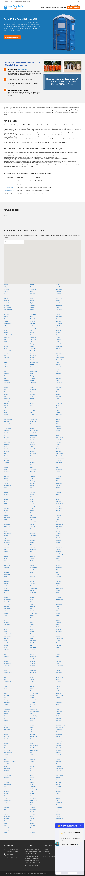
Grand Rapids (33, 709)
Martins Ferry (33, 524)
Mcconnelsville (7, 773)
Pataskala (6, 743)
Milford (5, 410)
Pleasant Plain (59, 757)
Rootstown (58, 492)
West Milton (59, 316)
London (58, 376)
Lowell (57, 608)
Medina (31, 408)
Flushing (6, 469)
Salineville (32, 321)
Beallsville (32, 606)
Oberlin (58, 560)
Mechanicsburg (33, 800)
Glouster (58, 332)
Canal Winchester (34, 711)
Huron (57, 649)
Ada (31, 519)
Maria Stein (33, 570)
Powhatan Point (7, 424)
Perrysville (58, 748)
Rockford (32, 581)
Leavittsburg (33, 535)
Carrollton (32, 725)
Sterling (5, 654)
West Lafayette (7, 636)
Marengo (32, 284)
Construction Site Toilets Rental (32, 849)
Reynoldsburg (33, 529)
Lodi (31, 330)
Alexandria (6, 818)
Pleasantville (59, 761)
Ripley (5, 287)
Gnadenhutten (33, 759)
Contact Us (47, 853)
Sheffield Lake (59, 638)
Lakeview (58, 782)
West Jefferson (7, 608)
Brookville (6, 421)
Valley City (6, 711)
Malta (5, 679)
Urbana (5, 640)
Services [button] (55, 7)
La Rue (58, 544)
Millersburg (32, 732)
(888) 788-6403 (9, 1)
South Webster (7, 784)
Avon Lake (58, 515)
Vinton (57, 435)
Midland (58, 565)
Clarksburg (6, 656)
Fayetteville (59, 743)
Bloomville (58, 668)
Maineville (6, 300)
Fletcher (58, 816)
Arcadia (32, 686)
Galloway (32, 830)
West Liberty (59, 455)
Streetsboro (59, 811)
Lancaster (32, 526)
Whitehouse (59, 469)
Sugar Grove (7, 565)
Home (42, 7)
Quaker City (59, 738)
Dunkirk (58, 394)
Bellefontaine (59, 718)
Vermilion (6, 554)
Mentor (58, 380)
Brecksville (59, 483)
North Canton (7, 750)
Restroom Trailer (9, 187)
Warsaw (58, 478)
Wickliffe (32, 791)
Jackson (32, 446)
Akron (5, 757)
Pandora (58, 421)
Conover (58, 814)
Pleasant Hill (7, 312)
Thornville (6, 433)
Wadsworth (32, 513)
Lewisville (32, 659)
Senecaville (33, 798)
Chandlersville (7, 506)
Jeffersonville (33, 382)
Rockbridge (33, 481)
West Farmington (8, 752)
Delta (5, 325)
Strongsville (59, 802)
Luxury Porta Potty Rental (31, 865)
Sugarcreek (33, 337)
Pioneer (5, 629)
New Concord (7, 586)
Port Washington (8, 303)
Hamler (31, 608)
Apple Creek (33, 433)
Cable (5, 684)
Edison (57, 494)
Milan (31, 727)
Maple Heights (7, 716)
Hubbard (58, 583)
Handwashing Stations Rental (32, 858)
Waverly (58, 487)
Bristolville (6, 444)
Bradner (58, 542)
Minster (58, 821)
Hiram (5, 631)
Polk (57, 800)
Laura (57, 809)
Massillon (58, 419)
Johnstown (6, 741)
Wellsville (58, 373)
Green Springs (33, 611)
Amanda (6, 458)
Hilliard (5, 688)
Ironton (31, 460)
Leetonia (6, 661)
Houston (58, 497)
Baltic (31, 677)
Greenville (6, 782)
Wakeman (6, 305)
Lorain (31, 743)
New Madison (33, 435)
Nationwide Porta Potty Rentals (25, 873)
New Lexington (33, 371)
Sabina (5, 786)
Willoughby (6, 738)
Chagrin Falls (33, 412)
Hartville (58, 510)
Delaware (32, 444)
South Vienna (33, 704)
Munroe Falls (7, 821)
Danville (32, 691)
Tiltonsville (32, 476)
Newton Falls (59, 298)
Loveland (6, 394)
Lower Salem (7, 764)
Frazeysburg (7, 398)
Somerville (58, 697)
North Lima (32, 816)
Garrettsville (33, 786)
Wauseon (32, 508)
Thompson (58, 661)
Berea (57, 307)
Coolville (32, 501)
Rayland (58, 590)
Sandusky (58, 691)
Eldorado (6, 727)
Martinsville (59, 305)
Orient (57, 481)
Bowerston (58, 549)
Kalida (31, 325)
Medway (6, 700)
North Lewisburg (60, 775)
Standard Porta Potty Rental (32, 860)
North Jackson (59, 387)
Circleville (58, 629)
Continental (59, 360)
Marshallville (33, 305)
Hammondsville (34, 385)
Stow (57, 572)
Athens (31, 752)
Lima (31, 729)
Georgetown (7, 709)
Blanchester (33, 389)
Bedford (32, 424)
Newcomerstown (60, 458)
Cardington (32, 734)
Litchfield (58, 460)
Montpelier (58, 786)
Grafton (32, 380)
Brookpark (32, 449)
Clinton (31, 499)
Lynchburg (32, 323)
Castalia (32, 307)
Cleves (31, 401)
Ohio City (58, 805)
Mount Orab (6, 816)
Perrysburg (32, 410)
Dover (31, 770)
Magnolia (58, 485)
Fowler (5, 293)
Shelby (57, 643)
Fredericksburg (33, 419)
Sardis (5, 341)
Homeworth (6, 380)
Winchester (6, 476)
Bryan (5, 497)
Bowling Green (7, 827)
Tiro (5, 339)
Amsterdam (33, 517)
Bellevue (6, 510)
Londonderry (7, 722)
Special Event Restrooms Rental (33, 851)
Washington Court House (10, 761)
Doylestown (6, 357)
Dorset (57, 663)
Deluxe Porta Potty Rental (31, 856)
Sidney (31, 775)
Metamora (6, 770)
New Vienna (7, 624)
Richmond (6, 547)
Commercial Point (34, 773)
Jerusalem (58, 750)
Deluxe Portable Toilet (9, 184)
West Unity (58, 501)
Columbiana (6, 540)
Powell (31, 802)
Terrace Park (59, 403)
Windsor (6, 403)
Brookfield (32, 364)
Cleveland (6, 807)
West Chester (59, 437)
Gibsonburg (33, 647)
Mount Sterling (33, 716)
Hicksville (6, 508)
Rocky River (33, 355)
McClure (32, 620)
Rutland (58, 444)
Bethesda (58, 622)
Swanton (58, 531)
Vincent (32, 490)
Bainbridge (32, 437)
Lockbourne (6, 615)
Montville (6, 620)
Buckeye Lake (7, 485)
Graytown (6, 814)
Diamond (6, 551)
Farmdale (58, 369)
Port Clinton (7, 513)
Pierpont (58, 579)
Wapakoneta (7, 542)
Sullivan (32, 296)
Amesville (32, 649)
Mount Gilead (59, 768)
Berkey (31, 544)
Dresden (32, 688)
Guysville (32, 483)
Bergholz (32, 398)
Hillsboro (32, 768)
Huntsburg (6, 825)
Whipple (32, 542)
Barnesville (6, 581)
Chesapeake (59, 734)
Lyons (31, 652)
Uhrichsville (33, 640)
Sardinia (6, 316)
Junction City (33, 348)
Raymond (6, 588)
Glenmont (58, 392)
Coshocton (6, 567)
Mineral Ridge (33, 522)
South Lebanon (7, 618)
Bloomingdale (33, 827)
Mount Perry (7, 337)
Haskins (32, 590)
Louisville (58, 540)
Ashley (57, 362)
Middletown (32, 576)
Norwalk (6, 627)
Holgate (58, 586)
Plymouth (32, 814)
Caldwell (58, 529)
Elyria (57, 319)
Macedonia (6, 319)
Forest (5, 487)
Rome (31, 629)
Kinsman (32, 796)
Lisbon (57, 499)
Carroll (31, 738)
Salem (57, 296)
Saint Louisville (33, 453)
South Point (33, 592)
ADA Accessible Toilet (9, 190)
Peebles (6, 597)
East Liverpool (7, 533)
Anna (57, 624)
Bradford (32, 645)
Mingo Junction (33, 366)
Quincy (31, 465)
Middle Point (59, 330)
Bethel (5, 725)
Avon (57, 679)
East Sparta (59, 462)
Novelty (5, 435)
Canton (31, 741)
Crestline (32, 780)
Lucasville (58, 476)
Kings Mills (6, 314)
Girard (57, 398)
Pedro (57, 704)
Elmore (5, 677)
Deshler (6, 344)
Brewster (6, 734)
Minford (32, 312)
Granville (6, 802)
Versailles (6, 515)
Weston (32, 357)
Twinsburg (32, 378)
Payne (57, 446)
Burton (5, 412)
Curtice (5, 675)
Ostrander (58, 401)
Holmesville (33, 672)
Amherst (32, 777)
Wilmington (59, 414)
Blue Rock (58, 780)
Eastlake (6, 691)
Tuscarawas (59, 807)
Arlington (32, 697)
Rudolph (58, 300)
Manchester (6, 622)
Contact (63, 7)
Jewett (31, 426)
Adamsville (6, 652)
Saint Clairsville (60, 357)
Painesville (32, 471)
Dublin (31, 618)
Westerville (6, 602)
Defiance (58, 424)
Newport (58, 351)
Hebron (31, 602)
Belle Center (59, 670)
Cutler (57, 574)
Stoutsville (6, 455)
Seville (57, 355)
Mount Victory (33, 439)
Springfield (6, 638)
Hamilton (32, 654)
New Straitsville (34, 579)
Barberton (6, 430)
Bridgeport (58, 551)
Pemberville (59, 602)
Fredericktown (7, 428)
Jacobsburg (33, 469)
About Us (47, 851)
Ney (5, 426)
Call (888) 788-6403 (12, 37)
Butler (5, 759)
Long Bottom (59, 474)
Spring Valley (7, 517)
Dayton (5, 330)
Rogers (58, 707)
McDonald (58, 659)
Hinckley (32, 684)
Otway (5, 745)
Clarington (32, 547)
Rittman (58, 759)
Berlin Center (7, 526)
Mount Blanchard (60, 303)
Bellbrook (58, 428)
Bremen (32, 467)
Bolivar (5, 348)
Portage (32, 563)
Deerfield (32, 622)
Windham (6, 583)
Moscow (32, 485)
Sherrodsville (59, 599)
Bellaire (5, 369)
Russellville (59, 652)
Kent (31, 574)
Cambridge (32, 718)
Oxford (5, 668)
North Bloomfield (34, 362)
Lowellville (58, 426)
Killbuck (6, 558)
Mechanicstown (7, 599)
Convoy (32, 818)
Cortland (32, 624)
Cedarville (58, 328)
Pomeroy (58, 471)
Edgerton (58, 513)
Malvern (32, 309)
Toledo (31, 713)
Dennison (58, 522)
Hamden (6, 474)
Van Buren (32, 702)
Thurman (32, 757)
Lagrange (58, 506)
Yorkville (6, 405)
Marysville (58, 451)
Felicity (5, 766)
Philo (5, 592)
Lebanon (58, 620)
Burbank (6, 408)
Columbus (6, 490)
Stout (5, 378)
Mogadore (58, 291)
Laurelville (58, 640)
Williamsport (7, 791)
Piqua (57, 709)
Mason (57, 688)
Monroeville (59, 289)
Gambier (58, 613)
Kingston (6, 538)
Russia (31, 551)
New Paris (58, 325)
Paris (31, 531)
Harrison (6, 387)
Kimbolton (6, 471)
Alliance (6, 579)
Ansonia (32, 823)
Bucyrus (6, 478)
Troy (5, 364)
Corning (58, 654)
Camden (6, 823)
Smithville (32, 665)
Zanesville (32, 661)
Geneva (6, 570)
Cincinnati (58, 439)
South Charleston (60, 725)
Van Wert (58, 576)
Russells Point (7, 323)
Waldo (31, 707)
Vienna (5, 501)
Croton (31, 784)
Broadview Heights (8, 335)
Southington (6, 702)
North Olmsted (7, 465)
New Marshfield (60, 695)
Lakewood (32, 583)
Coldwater (6, 321)
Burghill (58, 647)
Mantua (32, 615)
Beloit (31, 369)
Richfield (6, 789)
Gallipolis (6, 366)
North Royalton (7, 307)
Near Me (48, 7)
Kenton (5, 670)
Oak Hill (32, 565)
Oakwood (6, 483)
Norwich (6, 754)
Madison (6, 713)
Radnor (31, 586)
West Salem (33, 492)
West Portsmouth (8, 309)
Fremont (32, 503)
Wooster (6, 793)
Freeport (32, 414)
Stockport (32, 394)
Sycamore (58, 339)
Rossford (58, 754)
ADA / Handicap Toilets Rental (32, 863)
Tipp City (32, 303)
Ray (5, 718)
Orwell (57, 793)
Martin (57, 389)
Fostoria (6, 595)
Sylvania (58, 364)
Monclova (6, 576)
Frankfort (32, 681)
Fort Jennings (7, 442)
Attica (57, 535)
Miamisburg (33, 670)
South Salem (59, 711)
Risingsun (32, 597)
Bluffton (58, 722)
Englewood (58, 412)
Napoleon (32, 392)
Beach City (6, 809)
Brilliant (58, 314)
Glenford (58, 713)
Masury (32, 604)
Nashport (6, 298)
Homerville (58, 366)
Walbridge (58, 442)
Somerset (58, 636)
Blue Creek (59, 309)
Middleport (58, 791)
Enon (31, 287)
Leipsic (5, 647)
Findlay (58, 410)
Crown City (6, 643)
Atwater (58, 764)
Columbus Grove (8, 681)
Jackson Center (7, 672)
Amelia (31, 572)
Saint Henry (59, 526)
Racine (5, 811)
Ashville (58, 736)
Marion (31, 675)
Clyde (5, 560)
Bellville (32, 538)
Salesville (58, 686)
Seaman (32, 442)
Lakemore (58, 681)
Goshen (32, 298)
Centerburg (59, 604)
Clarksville (32, 782)
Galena (58, 408)
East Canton (59, 770)
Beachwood (59, 702)
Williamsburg (33, 421)
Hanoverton (59, 567)
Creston (6, 613)
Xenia (31, 478)
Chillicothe (58, 570)
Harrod (31, 458)
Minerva (6, 392)
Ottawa (5, 519)
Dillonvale (58, 581)
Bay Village (6, 460)
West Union (59, 720)
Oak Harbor (6, 373)
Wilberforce (33, 314)
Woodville (58, 396)
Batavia (5, 396)
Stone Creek (7, 574)
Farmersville (59, 382)
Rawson (58, 337)
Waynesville (33, 656)
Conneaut (32, 695)
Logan (57, 519)
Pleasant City (7, 768)
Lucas (5, 686)
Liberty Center (7, 775)
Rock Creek (7, 695)
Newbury (6, 720)
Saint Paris (58, 348)
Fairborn (58, 405)
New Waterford (33, 567)
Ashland (6, 414)
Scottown (32, 403)
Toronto (58, 312)
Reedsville (6, 590)
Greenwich (32, 832)
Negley (5, 371)
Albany (57, 592)
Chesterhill (32, 351)
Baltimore (58, 611)
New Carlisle (59, 344)
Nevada (32, 494)
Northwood (58, 796)
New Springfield (60, 727)
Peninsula (58, 293)
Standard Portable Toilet (10, 180)
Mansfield (58, 618)
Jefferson (6, 645)
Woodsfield (32, 462)
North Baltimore (60, 287)
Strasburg (58, 533)
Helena (31, 497)
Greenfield (58, 378)
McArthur (58, 773)
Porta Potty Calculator (50, 856)
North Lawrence (60, 675)
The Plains (6, 777)
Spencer (6, 499)
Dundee (58, 627)
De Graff (6, 549)
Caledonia (58, 693)
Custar (57, 517)
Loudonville (6, 572)
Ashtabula (6, 439)
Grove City (32, 360)
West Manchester (34, 693)
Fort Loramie (7, 649)
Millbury (6, 362)
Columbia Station (8, 481)
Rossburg (6, 805)
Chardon (6, 328)
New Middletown (60, 700)
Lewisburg (6, 830)
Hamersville (7, 665)
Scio (31, 455)
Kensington (32, 376)
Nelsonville (32, 451)
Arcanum (58, 789)
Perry (5, 355)
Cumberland (7, 382)
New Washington (34, 789)
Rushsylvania (33, 736)
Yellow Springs (59, 503)
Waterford (32, 807)
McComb (32, 554)
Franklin (6, 284)
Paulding (6, 535)
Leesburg (6, 531)
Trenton (32, 510)
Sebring (32, 335)
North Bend (33, 809)
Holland (58, 556)
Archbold (58, 716)
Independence (59, 524)
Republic (32, 300)
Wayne (5, 446)
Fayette (32, 679)
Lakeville (6, 659)
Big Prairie (32, 560)
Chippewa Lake (7, 800)
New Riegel (33, 506)
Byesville (58, 538)
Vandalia (32, 396)
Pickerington (7, 451)
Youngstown (7, 524)
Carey (31, 487)
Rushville (32, 811)
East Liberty (7, 780)
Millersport (6, 376)
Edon (31, 722)
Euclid (31, 373)
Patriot (57, 385)
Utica (31, 627)
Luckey (5, 611)
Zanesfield (58, 321)
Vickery (5, 522)
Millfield (5, 693)
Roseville (32, 332)
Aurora (57, 615)
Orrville (32, 353)
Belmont (32, 793)
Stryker (58, 335)
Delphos (58, 595)
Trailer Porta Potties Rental (31, 853)
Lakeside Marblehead (35, 700)
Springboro (32, 636)
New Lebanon (59, 741)
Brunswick (6, 606)
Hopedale (6, 417)
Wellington (6, 494)
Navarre (6, 353)
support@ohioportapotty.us (23, 1)
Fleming (32, 344)
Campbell (6, 832)
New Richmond (7, 529)
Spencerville (33, 549)
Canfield (6, 467)
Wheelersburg (33, 588)
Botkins (5, 453)
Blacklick (58, 353)
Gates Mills (59, 323)
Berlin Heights (59, 588)
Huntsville (32, 540)
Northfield (58, 784)
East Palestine (59, 453)
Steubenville (59, 449)
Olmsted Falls (33, 319)
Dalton (31, 805)
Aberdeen (32, 764)
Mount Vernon (7, 663)
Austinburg (32, 631)
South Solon (59, 547)
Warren (58, 777)
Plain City (58, 752)
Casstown (32, 515)
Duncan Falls (59, 563)
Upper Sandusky (8, 419)
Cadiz (57, 341)
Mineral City (33, 328)
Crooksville (32, 663)
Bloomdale (6, 437)
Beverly (32, 428)
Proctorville (33, 339)
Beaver (31, 417)
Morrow (58, 490)
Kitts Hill (6, 332)
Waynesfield (33, 289)
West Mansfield (7, 563)
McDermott (6, 296)
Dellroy (31, 821)
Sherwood (32, 293)
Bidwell (5, 796)
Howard (32, 474)
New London (7, 544)
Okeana (58, 732)
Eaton (31, 754)
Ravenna (6, 291)
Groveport (6, 462)
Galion (57, 284)
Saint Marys (7, 707)
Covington (6, 289)
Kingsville (58, 766)
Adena (31, 720)
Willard (58, 684)
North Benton (7, 604)
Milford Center (59, 677)
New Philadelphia (34, 750)
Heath (31, 316)
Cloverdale (6, 449)
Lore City (32, 668)
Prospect (32, 633)
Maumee (58, 465)
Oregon (32, 761)
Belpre (31, 405)
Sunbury (58, 606)
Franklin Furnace (34, 613)
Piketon (5, 503)
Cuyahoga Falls (7, 351)
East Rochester (34, 745)
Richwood (58, 745)
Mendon (32, 638)
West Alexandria (34, 430)
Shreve (31, 341)
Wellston (58, 558)
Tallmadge (32, 533)
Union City (32, 766)
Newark (32, 599)
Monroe (5, 748)
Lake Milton (6, 704)
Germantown (33, 556)
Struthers (58, 597)
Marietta (6, 346)
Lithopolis (6, 798)
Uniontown (58, 433)
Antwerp (6, 556)
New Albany (33, 748)
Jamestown (59, 631)
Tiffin (5, 389)
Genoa (57, 417)
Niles (5, 697)
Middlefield (58, 798)
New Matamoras (8, 633)
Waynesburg (59, 645)
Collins (57, 371)
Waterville (6, 736)
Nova (5, 385)
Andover (32, 595)
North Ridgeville (8, 401)
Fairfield (32, 346)
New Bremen (59, 672)
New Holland (59, 508)
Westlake (32, 387)
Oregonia (32, 558)
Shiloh (57, 467)
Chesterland (33, 825)
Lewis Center (59, 665)
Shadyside (6, 492)
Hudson (58, 430)
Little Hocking (59, 554)
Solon (31, 291)
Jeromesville (7, 732)
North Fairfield (33, 643)
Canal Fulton (59, 346)
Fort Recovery (7, 729)
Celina (5, 360)
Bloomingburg (59, 818)
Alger (57, 656)
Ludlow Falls (59, 729)
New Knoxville (59, 633)
